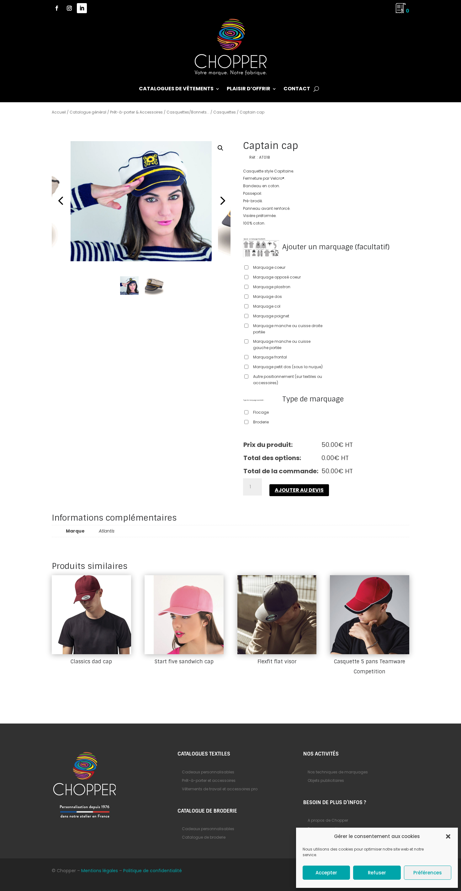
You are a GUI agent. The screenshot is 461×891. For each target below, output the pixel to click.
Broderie (261, 422)
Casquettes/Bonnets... (188, 112)
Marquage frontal (270, 357)
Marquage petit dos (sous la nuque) (288, 366)
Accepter (326, 872)
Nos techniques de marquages (338, 772)
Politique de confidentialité (152, 870)
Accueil (59, 112)
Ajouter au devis (299, 490)
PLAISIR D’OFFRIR (248, 89)
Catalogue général (88, 112)
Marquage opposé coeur (277, 277)
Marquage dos (267, 296)
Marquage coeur (269, 267)
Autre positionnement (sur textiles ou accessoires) (287, 379)
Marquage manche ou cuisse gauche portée (281, 344)
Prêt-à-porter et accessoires (209, 780)
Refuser (377, 872)
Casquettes (224, 112)
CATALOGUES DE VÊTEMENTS (176, 89)
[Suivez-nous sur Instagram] (69, 8)
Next (221, 201)
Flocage (261, 412)
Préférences (427, 872)
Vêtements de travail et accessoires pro (219, 789)
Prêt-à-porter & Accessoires (136, 112)
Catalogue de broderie (203, 837)
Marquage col (266, 306)
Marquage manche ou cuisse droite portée (287, 329)
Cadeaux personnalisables (208, 772)
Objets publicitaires (326, 780)
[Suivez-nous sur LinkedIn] (82, 8)
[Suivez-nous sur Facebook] (57, 8)
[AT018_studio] (141, 201)
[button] (448, 836)
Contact (296, 89)
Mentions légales (99, 870)
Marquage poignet (271, 316)
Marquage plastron (271, 286)
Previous (61, 201)
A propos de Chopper (328, 820)
